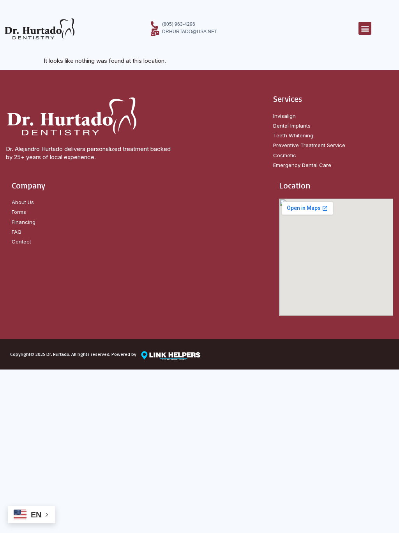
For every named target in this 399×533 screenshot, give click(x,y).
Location (294, 185)
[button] (364, 28)
